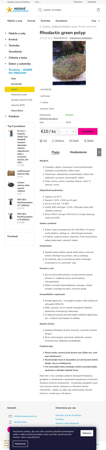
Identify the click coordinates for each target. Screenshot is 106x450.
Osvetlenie (15, 51)
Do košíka (88, 131)
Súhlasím (86, 433)
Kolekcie (14, 116)
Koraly (14, 89)
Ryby (13, 78)
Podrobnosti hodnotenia (81, 38)
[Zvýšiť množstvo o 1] (73, 131)
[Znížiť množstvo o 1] (60, 131)
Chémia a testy (18, 57)
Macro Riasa (17, 110)
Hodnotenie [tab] (78, 152)
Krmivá (13, 39)
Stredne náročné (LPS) (21, 100)
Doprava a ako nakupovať (67, 423)
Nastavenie (20, 443)
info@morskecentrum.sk (25, 416)
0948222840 (20, 422)
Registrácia (92, 2)
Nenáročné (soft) (19, 94)
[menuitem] (15, 20)
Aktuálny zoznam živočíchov (18, 2)
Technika (14, 45)
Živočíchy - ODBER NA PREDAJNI (20, 71)
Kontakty (60, 419)
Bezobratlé (16, 84)
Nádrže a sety (17, 33)
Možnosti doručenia (49, 118)
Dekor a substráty (20, 64)
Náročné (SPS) (18, 105)
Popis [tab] (56, 152)
